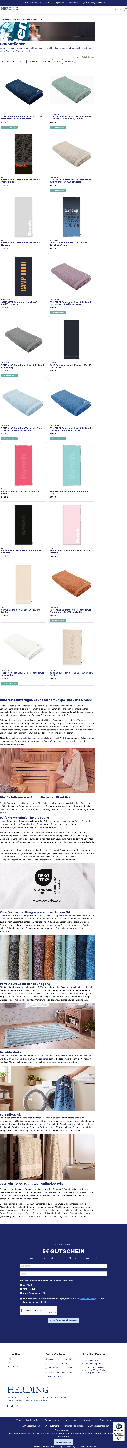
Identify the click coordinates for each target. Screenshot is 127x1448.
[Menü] (123, 1423)
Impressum (87, 1420)
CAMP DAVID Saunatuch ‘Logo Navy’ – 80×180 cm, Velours (19, 303)
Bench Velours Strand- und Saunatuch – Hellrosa (70, 551)
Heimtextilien (15, 19)
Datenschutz (71, 1420)
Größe (32, 61)
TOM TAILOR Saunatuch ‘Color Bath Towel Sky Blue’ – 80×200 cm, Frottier (21, 429)
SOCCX (4, 607)
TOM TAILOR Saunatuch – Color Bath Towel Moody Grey (22, 366)
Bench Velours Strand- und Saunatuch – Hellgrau (21, 243)
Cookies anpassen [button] (63, 1430)
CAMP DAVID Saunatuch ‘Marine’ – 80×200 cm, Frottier (70, 366)
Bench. (3, 177)
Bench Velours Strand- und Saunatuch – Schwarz (21, 551)
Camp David (54, 240)
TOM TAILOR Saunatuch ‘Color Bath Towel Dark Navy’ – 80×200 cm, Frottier (21, 117)
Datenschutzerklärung (88, 1299)
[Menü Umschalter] (66, 8)
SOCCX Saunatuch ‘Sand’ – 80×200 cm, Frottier (20, 611)
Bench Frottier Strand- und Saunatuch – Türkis (69, 492)
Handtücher (26, 19)
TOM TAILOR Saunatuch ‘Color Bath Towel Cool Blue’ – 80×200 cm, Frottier (70, 429)
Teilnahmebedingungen (29, 1426)
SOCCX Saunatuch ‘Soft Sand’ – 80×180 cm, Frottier (71, 674)
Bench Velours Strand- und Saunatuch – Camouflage (21, 180)
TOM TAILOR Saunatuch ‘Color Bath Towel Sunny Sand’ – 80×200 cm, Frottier (70, 180)
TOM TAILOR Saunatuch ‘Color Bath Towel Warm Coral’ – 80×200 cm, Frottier (70, 611)
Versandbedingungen (73, 1426)
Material (44, 61)
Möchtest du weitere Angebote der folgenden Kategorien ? (47, 1280)
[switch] (118, 1438)
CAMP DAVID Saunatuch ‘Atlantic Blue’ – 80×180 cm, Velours (69, 243)
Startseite (5, 19)
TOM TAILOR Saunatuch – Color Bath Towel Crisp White (22, 674)
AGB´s (18, 1420)
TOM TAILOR (5, 114)
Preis (56, 61)
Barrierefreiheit (33, 1420)
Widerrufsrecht (52, 1426)
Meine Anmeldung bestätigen (63, 1320)
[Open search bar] (120, 10)
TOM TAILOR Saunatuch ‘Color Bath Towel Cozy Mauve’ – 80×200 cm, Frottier (70, 303)
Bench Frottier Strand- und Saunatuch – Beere (21, 492)
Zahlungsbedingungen (98, 1426)
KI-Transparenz (104, 1420)
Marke (20, 61)
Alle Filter (68, 61)
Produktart (7, 61)
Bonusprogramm (53, 1420)
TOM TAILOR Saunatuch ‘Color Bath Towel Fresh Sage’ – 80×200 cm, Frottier (70, 117)
